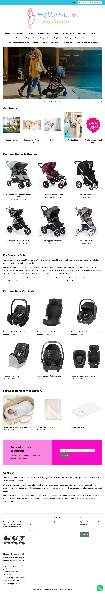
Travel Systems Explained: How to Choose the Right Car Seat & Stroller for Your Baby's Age (14, 524)
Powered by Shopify (65, 590)
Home (7, 33)
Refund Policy (33, 525)
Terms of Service (34, 531)
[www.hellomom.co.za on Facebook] (55, 522)
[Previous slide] (44, 101)
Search (31, 522)
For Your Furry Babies (40, 42)
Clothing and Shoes (72, 38)
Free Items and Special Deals (19, 42)
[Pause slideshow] (101, 101)
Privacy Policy (33, 528)
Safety (57, 33)
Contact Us (94, 33)
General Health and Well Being (87, 42)
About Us (18, 38)
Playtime (81, 33)
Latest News (7, 518)
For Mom (54, 42)
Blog (27, 38)
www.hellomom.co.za (52, 590)
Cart (74, 2)
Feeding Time (68, 33)
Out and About (18, 33)
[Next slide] (60, 101)
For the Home (68, 42)
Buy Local (57, 38)
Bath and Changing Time (41, 38)
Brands (85, 38)
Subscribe (65, 455)
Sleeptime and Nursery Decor (39, 33)
